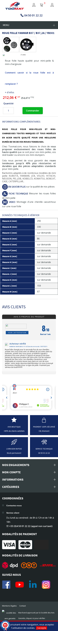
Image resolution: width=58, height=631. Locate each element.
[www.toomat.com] (14, 6)
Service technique (44, 448)
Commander (32, 110)
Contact (22, 606)
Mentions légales (9, 606)
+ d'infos (9, 92)
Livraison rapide (14, 448)
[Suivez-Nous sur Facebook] (6, 584)
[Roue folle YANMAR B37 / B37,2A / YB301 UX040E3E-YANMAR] (9, 44)
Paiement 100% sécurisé (44, 426)
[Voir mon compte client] (31, 5)
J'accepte (41, 627)
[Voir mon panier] (41, 5)
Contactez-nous (14, 505)
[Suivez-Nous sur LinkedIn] (33, 584)
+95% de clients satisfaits (14, 431)
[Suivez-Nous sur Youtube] (19, 584)
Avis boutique (14, 426)
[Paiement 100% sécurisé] (44, 421)
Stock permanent (14, 453)
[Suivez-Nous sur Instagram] (46, 584)
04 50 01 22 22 (44, 453)
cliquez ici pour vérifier (35, 618)
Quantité (8, 103)
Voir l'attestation (17, 333)
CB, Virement (44, 431)
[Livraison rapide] (14, 443)
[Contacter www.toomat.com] (44, 443)
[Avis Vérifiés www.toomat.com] (14, 421)
